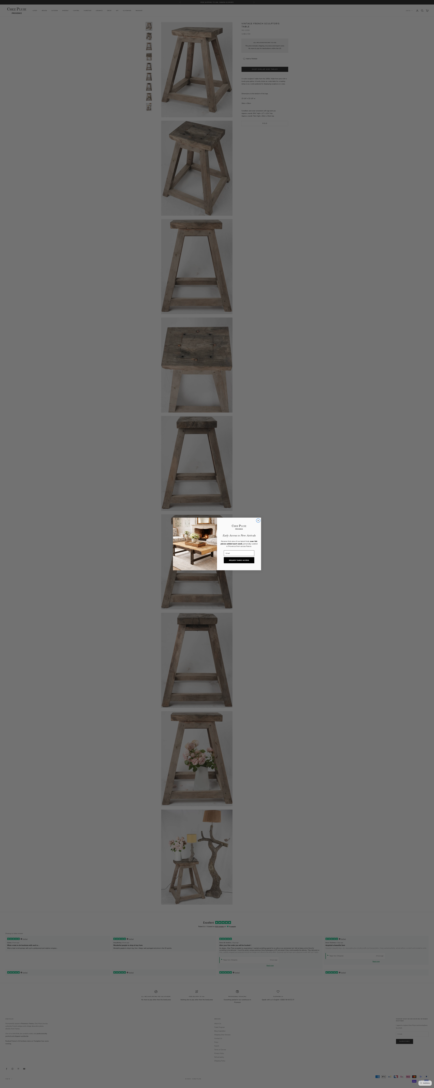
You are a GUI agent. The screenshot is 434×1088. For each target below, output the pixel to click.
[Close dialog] (258, 520)
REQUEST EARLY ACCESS (239, 560)
